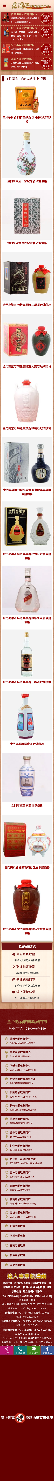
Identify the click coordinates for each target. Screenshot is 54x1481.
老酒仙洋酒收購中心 (31, 1338)
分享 (6, 1353)
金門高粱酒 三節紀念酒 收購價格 (27, 181)
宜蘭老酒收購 (17, 1245)
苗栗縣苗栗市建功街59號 (21, 1123)
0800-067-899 (35, 1028)
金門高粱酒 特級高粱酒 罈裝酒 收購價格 (27, 428)
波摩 (19, 36)
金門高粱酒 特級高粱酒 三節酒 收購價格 (27, 682)
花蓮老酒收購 (17, 1225)
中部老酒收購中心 (20, 1052)
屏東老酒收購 (17, 1264)
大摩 (13, 36)
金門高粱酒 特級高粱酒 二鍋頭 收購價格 (27, 305)
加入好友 (33, 1353)
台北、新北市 (20, 1342)
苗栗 (48, 1342)
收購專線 (20, 1353)
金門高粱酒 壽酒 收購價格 (27, 805)
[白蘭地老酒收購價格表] (6, 17)
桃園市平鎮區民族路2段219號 (23, 1096)
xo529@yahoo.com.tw (33, 1308)
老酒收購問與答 (10, 1296)
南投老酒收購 (17, 1235)
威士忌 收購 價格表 (46, 32)
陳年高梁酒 (28, 49)
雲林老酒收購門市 (20, 1172)
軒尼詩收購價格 (18, 18)
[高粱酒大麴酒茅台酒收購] (6, 48)
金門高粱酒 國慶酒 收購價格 (27, 744)
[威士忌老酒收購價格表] (6, 31)
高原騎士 (23, 32)
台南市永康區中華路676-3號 (23, 1203)
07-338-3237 (32, 1333)
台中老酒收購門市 (20, 1132)
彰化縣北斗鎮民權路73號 (21, 1150)
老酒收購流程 (26, 1296)
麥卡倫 (14, 32)
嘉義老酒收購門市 (20, 1185)
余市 (13, 39)
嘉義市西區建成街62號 (20, 1190)
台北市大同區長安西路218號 (22, 1043)
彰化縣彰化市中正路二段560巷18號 (26, 1163)
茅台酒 (18, 52)
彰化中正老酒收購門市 (23, 1159)
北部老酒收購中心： (11, 1321)
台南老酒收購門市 (20, 1199)
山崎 (29, 36)
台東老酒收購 (17, 1255)
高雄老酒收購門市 (20, 1212)
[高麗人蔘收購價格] (6, 62)
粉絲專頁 (47, 1353)
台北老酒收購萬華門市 (23, 1078)
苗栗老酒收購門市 (20, 1119)
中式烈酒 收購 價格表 (46, 49)
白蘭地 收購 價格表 (46, 18)
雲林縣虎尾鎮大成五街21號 (22, 1176)
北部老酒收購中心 (20, 1038)
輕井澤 (20, 39)
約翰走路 (33, 32)
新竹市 (39, 1342)
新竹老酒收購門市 (20, 1105)
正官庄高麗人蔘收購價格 (22, 63)
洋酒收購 (13, 1304)
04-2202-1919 (31, 1316)
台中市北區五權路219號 (20, 1056)
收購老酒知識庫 (43, 1296)
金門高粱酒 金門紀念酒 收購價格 (27, 243)
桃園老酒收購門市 (20, 1092)
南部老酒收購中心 (20, 1065)
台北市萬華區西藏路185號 (22, 1083)
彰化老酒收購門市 (20, 1145)
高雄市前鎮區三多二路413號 (23, 1070)
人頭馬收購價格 (22, 22)
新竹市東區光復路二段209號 (23, 1110)
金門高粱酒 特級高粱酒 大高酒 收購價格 (27, 366)
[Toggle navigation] (4, 5)
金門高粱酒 (16, 49)
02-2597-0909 (30, 1325)
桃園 (31, 1342)
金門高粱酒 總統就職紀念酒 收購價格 (27, 867)
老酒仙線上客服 (27, 1300)
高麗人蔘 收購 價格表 (46, 63)
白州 (35, 36)
